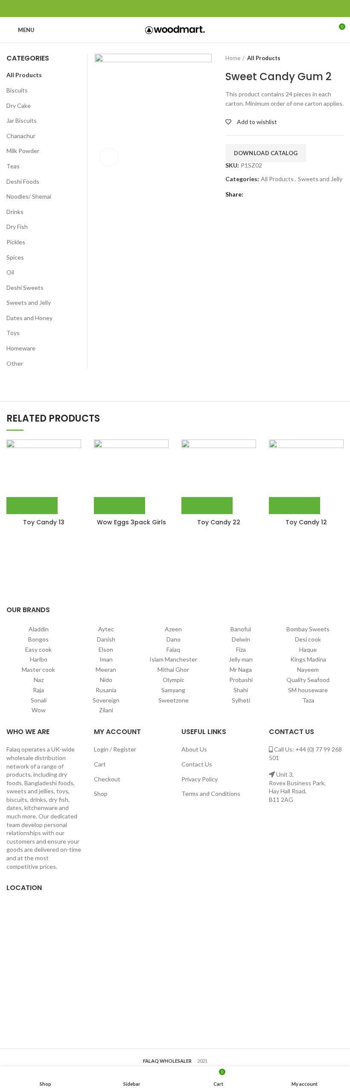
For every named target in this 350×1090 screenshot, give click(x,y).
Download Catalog (266, 153)
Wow (39, 710)
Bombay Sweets (308, 629)
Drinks (14, 211)
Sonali (39, 700)
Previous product (322, 58)
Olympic (173, 679)
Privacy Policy (199, 779)
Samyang (173, 690)
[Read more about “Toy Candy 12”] (294, 505)
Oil (10, 272)
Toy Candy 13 (43, 522)
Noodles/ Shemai (28, 196)
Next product (339, 58)
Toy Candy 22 (218, 522)
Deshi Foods (22, 181)
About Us (194, 749)
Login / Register (115, 749)
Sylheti (241, 700)
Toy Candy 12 (306, 522)
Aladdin (39, 629)
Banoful (240, 629)
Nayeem (308, 669)
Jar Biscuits (21, 120)
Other (14, 363)
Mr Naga (241, 669)
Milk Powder (22, 150)
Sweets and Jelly (320, 179)
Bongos (38, 639)
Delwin (241, 639)
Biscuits (17, 90)
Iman (106, 659)
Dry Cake (18, 105)
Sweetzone (173, 700)
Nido (106, 679)
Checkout (107, 779)
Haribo (38, 659)
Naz (39, 679)
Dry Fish (17, 226)
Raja (38, 690)
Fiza (241, 649)
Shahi (240, 690)
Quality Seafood (308, 679)
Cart (100, 764)
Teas (13, 166)
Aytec (106, 629)
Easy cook (38, 649)
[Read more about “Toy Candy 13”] (32, 505)
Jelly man (241, 659)
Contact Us (196, 764)
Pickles (15, 242)
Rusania (106, 690)
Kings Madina (308, 659)
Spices (15, 257)
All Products (263, 58)
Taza (308, 700)
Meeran (106, 669)
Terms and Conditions (210, 793)
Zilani (106, 710)
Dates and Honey (29, 317)
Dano (173, 639)
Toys (13, 332)
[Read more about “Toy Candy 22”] (207, 505)
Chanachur (20, 135)
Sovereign (106, 700)
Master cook (38, 669)
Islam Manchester (173, 659)
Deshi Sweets (25, 287)
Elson (106, 649)
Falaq (173, 649)
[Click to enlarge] (108, 157)
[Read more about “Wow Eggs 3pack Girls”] (119, 505)
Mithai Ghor (173, 669)
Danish (106, 639)
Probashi (241, 679)
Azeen (173, 629)
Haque (308, 649)
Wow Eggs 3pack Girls (131, 522)
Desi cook (308, 639)
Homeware (20, 348)
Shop (101, 793)
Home (232, 58)
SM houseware (308, 690)
